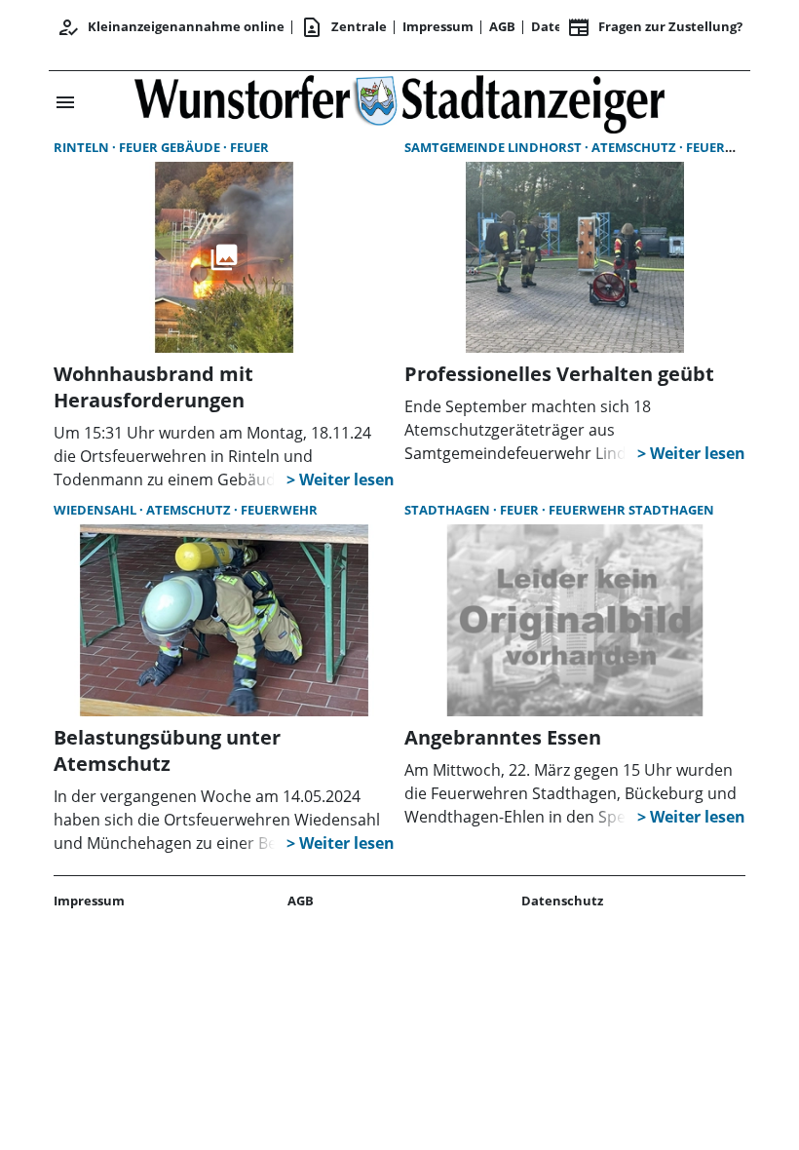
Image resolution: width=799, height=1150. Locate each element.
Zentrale (343, 27)
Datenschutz (562, 900)
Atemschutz (635, 147)
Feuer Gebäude (171, 147)
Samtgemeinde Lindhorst (494, 147)
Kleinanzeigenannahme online (171, 27)
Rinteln (83, 147)
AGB (502, 26)
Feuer (249, 147)
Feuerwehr (724, 147)
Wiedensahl (96, 509)
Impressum (438, 26)
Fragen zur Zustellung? (654, 27)
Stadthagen (448, 509)
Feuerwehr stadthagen (631, 509)
